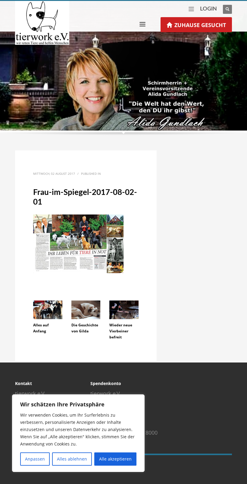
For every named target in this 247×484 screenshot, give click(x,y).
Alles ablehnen (72, 459)
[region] (78, 433)
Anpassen (35, 459)
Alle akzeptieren (115, 459)
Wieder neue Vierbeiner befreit (120, 331)
